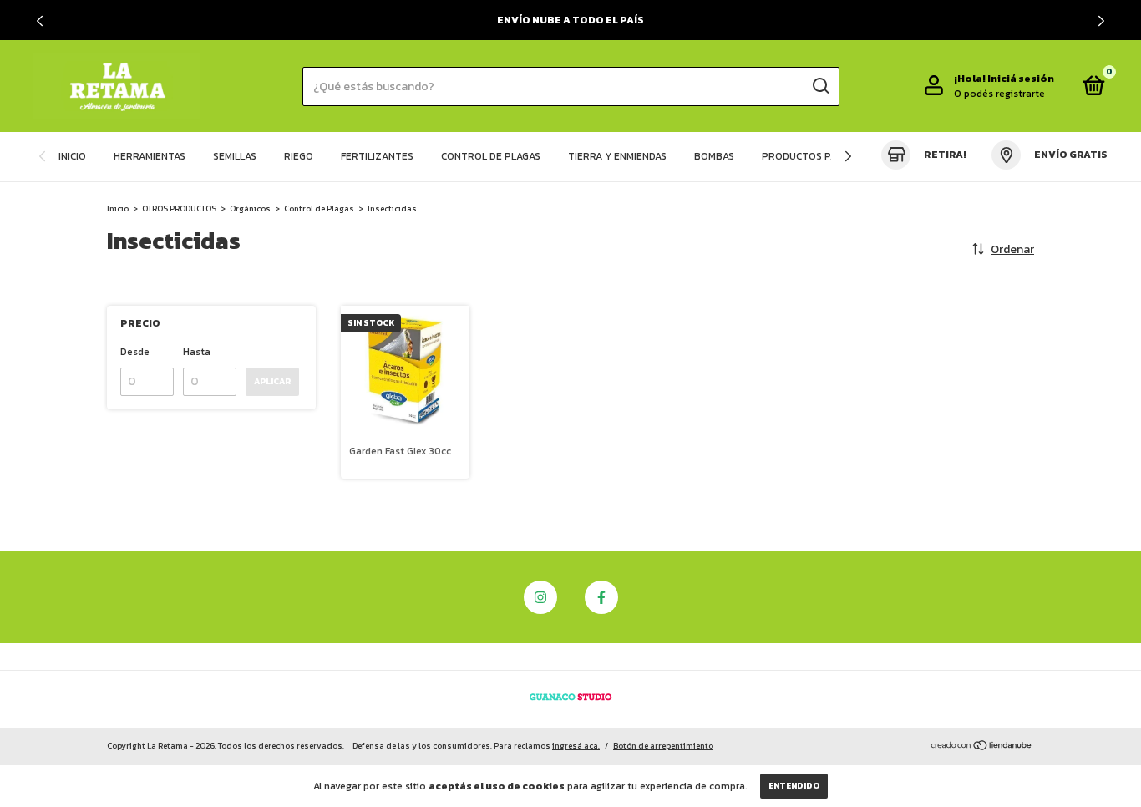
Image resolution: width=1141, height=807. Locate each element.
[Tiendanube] (982, 747)
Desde (135, 351)
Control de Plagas (319, 208)
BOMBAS (714, 156)
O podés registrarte (999, 93)
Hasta (196, 351)
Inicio (118, 208)
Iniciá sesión (1020, 78)
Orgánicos (250, 208)
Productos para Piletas (826, 156)
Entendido (793, 785)
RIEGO (298, 156)
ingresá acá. (576, 745)
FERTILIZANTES (377, 156)
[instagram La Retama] (540, 597)
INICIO (72, 156)
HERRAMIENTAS (149, 156)
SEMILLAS (234, 156)
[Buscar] (820, 86)
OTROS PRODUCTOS (179, 208)
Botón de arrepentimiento (663, 745)
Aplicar (272, 381)
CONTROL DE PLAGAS (490, 156)
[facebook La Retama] (601, 597)
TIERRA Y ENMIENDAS (617, 156)
